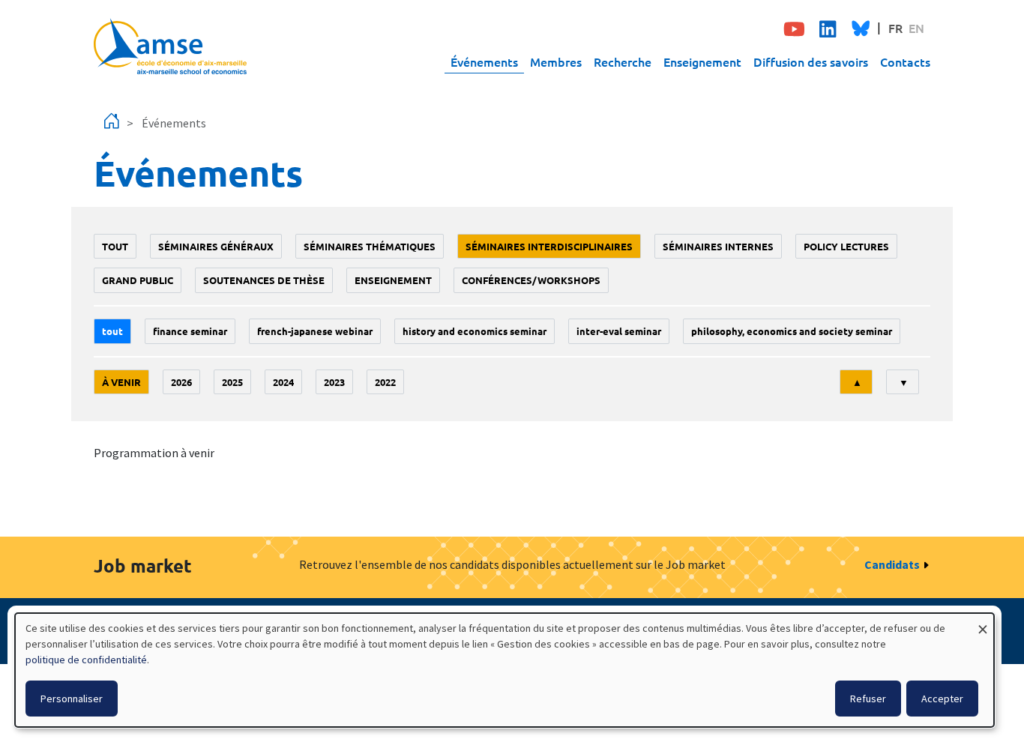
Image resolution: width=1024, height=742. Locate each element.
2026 (181, 381)
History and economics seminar (474, 331)
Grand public (137, 280)
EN (916, 27)
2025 (232, 381)
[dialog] (504, 670)
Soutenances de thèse (264, 280)
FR (895, 27)
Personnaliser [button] (71, 698)
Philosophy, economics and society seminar (791, 331)
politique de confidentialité (86, 659)
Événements (484, 61)
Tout (115, 246)
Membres (556, 61)
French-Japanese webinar (315, 331)
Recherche (622, 61)
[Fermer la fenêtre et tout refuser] (983, 622)
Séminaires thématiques (370, 246)
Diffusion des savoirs (810, 61)
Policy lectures (846, 246)
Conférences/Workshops (531, 280)
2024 (283, 381)
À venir (121, 381)
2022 (385, 381)
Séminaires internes (718, 246)
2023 (334, 381)
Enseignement (702, 61)
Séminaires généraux (216, 246)
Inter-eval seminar (618, 331)
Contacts (905, 61)
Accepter (942, 698)
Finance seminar (190, 331)
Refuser (868, 698)
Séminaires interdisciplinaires (549, 246)
